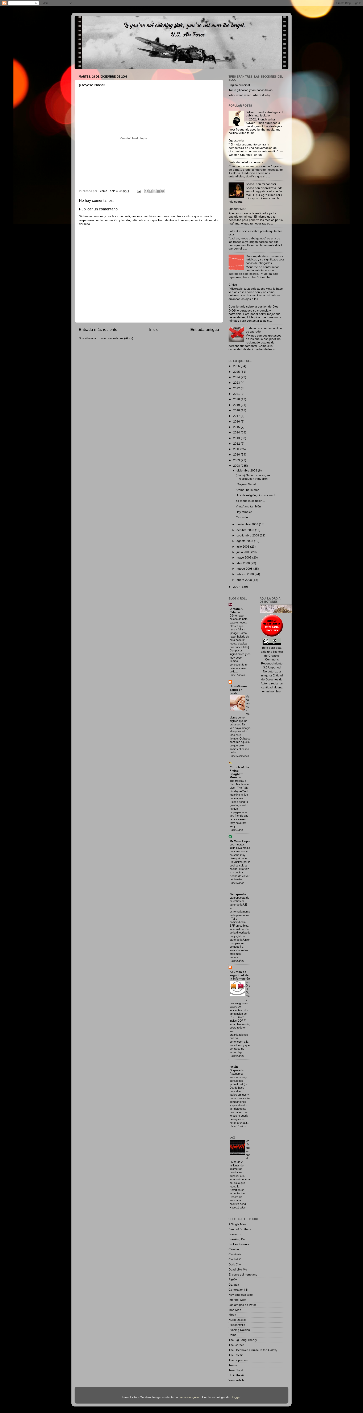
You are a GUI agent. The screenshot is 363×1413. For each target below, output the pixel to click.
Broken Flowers (239, 1244)
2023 (237, 382)
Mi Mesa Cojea (240, 841)
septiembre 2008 (248, 535)
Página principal (239, 85)
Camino (234, 1249)
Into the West (237, 1299)
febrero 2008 (246, 574)
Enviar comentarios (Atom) (115, 338)
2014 (237, 432)
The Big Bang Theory (243, 1340)
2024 (237, 377)
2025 (237, 371)
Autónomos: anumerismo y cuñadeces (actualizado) (238, 1079)
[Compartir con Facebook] (158, 191)
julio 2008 (243, 546)
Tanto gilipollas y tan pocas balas (250, 90)
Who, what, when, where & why (249, 95)
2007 (237, 586)
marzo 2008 (245, 568)
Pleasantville (237, 1324)
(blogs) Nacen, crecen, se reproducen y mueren (253, 477)
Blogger (235, 1397)
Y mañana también (248, 506)
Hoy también (244, 512)
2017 (237, 415)
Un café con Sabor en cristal (238, 690)
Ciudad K (235, 1259)
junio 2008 (244, 552)
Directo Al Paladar (236, 610)
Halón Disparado (237, 1068)
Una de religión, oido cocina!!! (255, 495)
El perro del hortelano (243, 1274)
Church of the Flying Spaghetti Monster (239, 772)
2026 (237, 366)
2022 (237, 388)
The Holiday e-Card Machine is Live (239, 784)
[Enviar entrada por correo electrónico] (139, 191)
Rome (233, 1334)
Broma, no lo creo (247, 489)
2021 (237, 393)
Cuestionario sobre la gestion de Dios (253, 306)
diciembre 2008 (247, 470)
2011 (236, 449)
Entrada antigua (204, 329)
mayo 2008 (244, 557)
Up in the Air (237, 1375)
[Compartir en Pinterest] (162, 191)
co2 (232, 1137)
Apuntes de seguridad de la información (240, 975)
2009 (237, 460)
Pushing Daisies (239, 1329)
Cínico (233, 284)
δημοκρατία (236, 140)
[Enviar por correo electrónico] (146, 191)
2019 (237, 405)
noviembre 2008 (248, 524)
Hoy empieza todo (241, 1294)
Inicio (154, 329)
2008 (237, 465)
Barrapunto (238, 894)
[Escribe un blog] (150, 191)
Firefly (233, 1279)
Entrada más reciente (98, 329)
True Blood (236, 1370)
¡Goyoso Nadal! (246, 484)
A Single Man (237, 1224)
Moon (232, 1314)
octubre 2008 (246, 530)
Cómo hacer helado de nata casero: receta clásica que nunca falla (238, 622)
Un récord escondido (248, 1149)
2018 (237, 410)
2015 (237, 427)
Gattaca (234, 1284)
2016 (237, 421)
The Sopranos (238, 1360)
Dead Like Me (238, 1269)
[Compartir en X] (154, 191)
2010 (237, 454)
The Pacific (236, 1355)
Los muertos (238, 844)
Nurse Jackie (237, 1319)
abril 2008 (244, 563)
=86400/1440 (237, 209)
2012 (237, 443)
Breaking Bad (237, 1239)
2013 (237, 438)
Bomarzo (235, 1234)
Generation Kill (238, 1289)
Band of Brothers (240, 1229)
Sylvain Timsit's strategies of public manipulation (264, 114)
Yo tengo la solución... (250, 500)
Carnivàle (235, 1254)
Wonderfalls (236, 1380)
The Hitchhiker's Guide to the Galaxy (253, 1350)
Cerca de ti (243, 517)
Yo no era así (248, 702)
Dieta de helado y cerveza (246, 162)
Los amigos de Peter (242, 1304)
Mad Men (235, 1309)
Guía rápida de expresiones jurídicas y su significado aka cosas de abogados (265, 259)
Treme (233, 1365)
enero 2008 (245, 579)
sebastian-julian (190, 1397)
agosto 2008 (245, 541)
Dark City (235, 1264)
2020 (237, 399)
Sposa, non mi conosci (261, 184)
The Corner (236, 1345)
